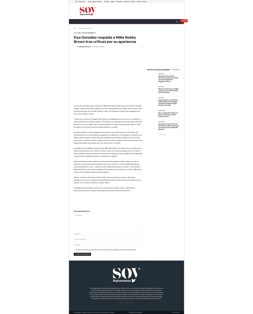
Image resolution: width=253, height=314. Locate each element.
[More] (137, 204)
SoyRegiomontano (85, 46)
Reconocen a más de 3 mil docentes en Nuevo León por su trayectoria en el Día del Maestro (168, 126)
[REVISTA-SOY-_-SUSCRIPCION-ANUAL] (163, 48)
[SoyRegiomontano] (75, 46)
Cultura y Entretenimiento (85, 28)
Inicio (75, 28)
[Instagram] (176, 1)
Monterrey (161, 110)
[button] (177, 21)
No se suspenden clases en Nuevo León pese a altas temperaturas (168, 114)
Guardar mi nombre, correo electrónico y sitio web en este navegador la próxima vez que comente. (106, 249)
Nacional (161, 73)
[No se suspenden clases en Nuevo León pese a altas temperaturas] (152, 114)
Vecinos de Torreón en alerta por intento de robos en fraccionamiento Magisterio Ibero (168, 78)
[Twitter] (178, 1)
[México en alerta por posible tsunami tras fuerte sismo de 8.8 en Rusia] (152, 90)
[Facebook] (173, 1)
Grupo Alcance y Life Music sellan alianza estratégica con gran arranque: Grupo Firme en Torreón (168, 102)
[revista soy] (108, 56)
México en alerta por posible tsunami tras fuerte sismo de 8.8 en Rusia (168, 90)
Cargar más (162, 134)
